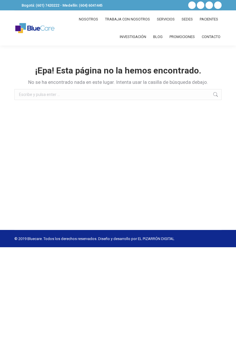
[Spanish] (171, 4)
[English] (179, 4)
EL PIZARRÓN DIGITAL (156, 239)
